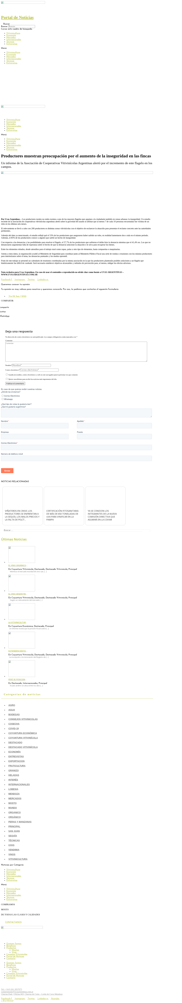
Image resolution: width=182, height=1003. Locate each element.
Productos (11, 948)
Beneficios (11, 946)
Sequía (12, 836)
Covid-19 (13, 728)
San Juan (14, 831)
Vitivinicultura (13, 33)
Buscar (4, 26)
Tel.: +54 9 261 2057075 (11, 989)
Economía (11, 35)
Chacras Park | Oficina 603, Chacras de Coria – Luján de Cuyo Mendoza (31, 994)
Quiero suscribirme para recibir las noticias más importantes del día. (32, 379)
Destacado (15, 742)
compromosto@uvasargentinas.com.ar (17, 992)
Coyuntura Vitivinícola (23, 738)
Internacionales (13, 40)
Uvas (11, 845)
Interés (13, 780)
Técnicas (10, 42)
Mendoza (14, 794)
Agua (11, 710)
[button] (77, 24)
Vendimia (13, 850)
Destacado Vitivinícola (23, 747)
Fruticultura (16, 766)
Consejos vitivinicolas (23, 719)
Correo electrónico (12, 370)
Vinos (11, 854)
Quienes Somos (13, 944)
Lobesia (13, 789)
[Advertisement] (91, 85)
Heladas (13, 775)
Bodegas (14, 714)
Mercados (11, 38)
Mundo (12, 808)
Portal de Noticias (15, 956)
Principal (14, 826)
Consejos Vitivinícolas (16, 954)
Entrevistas (11, 44)
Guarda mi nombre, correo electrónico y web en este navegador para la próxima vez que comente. (43, 375)
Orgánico (14, 817)
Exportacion (16, 761)
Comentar (8, 341)
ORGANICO (14, 812)
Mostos (15, 950)
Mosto (12, 803)
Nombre (8, 365)
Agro (11, 705)
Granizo (13, 770)
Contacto (10, 959)
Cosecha (13, 724)
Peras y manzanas (19, 822)
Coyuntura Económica (22, 733)
